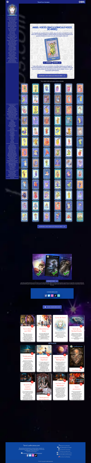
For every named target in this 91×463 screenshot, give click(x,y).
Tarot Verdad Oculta (12, 28)
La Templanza (12, 135)
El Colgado (12, 132)
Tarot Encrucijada (12, 29)
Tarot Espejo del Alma (12, 22)
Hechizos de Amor (12, 175)
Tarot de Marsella (12, 165)
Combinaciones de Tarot (12, 58)
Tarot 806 (12, 177)
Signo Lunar (12, 51)
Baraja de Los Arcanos (12, 119)
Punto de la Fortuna (12, 53)
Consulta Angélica (12, 49)
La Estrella (12, 138)
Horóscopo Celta (12, 116)
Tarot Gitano (12, 39)
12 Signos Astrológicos (12, 161)
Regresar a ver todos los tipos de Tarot (52, 76)
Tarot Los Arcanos (43, 2)
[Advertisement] (12, 83)
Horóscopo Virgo (12, 151)
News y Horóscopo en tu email (64, 447)
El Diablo (12, 136)
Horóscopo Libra (12, 152)
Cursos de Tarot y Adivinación (12, 168)
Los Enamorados (12, 126)
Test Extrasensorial (12, 174)
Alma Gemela (12, 159)
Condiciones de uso (34, 450)
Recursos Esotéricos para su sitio (64, 453)
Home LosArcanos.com (52, 307)
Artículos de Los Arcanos (12, 113)
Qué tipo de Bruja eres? (12, 114)
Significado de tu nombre (12, 111)
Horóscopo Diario (12, 55)
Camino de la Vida (12, 115)
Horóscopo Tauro (12, 146)
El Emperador (12, 124)
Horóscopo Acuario (12, 156)
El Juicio (12, 141)
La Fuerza (12, 131)
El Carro (12, 127)
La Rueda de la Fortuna (12, 130)
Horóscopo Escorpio (12, 153)
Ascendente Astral (12, 50)
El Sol (12, 140)
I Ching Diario (12, 56)
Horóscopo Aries (12, 145)
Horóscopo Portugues (12, 158)
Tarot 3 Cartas (12, 34)
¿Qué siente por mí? (12, 23)
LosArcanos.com (49, 461)
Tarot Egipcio (12, 167)
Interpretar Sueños (12, 110)
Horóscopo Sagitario (12, 154)
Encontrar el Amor (12, 24)
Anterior (47, 62)
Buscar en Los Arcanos (64, 445)
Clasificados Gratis (12, 112)
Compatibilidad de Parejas (12, 160)
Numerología (12, 173)
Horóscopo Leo (12, 149)
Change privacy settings (32, 451)
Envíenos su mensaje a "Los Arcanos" (31, 453)
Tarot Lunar (12, 31)
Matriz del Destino (12, 60)
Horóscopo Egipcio (12, 171)
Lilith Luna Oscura (12, 52)
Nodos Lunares (12, 54)
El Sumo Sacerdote (12, 125)
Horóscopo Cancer (12, 148)
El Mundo (12, 142)
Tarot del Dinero (12, 30)
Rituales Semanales (12, 61)
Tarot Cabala (12, 36)
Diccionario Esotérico (12, 109)
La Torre (12, 137)
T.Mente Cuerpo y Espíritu (12, 40)
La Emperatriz (12, 123)
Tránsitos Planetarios (12, 43)
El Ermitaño (12, 129)
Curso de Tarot (60, 318)
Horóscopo (12, 144)
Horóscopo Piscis (12, 157)
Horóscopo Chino (12, 172)
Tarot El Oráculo (12, 20)
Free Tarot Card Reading (65, 456)
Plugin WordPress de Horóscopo (64, 454)
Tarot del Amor (12, 21)
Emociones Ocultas (12, 108)
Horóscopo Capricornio (12, 155)
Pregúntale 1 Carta (12, 18)
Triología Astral (12, 45)
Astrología (12, 106)
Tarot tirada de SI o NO (12, 37)
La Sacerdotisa (12, 122)
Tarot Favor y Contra (12, 35)
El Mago (12, 121)
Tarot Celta (12, 27)
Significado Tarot (12, 105)
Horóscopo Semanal (12, 57)
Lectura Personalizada (12, 17)
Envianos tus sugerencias (64, 451)
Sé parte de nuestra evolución (28, 387)
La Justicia (12, 128)
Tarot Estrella (12, 33)
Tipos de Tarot (12, 59)
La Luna (12, 139)
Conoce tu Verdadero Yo (12, 19)
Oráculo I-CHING (12, 47)
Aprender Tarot (12, 107)
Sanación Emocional (12, 25)
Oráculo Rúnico (12, 46)
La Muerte (12, 133)
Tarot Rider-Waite (12, 164)
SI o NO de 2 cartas (12, 38)
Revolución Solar (12, 42)
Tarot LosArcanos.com (31, 445)
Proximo (56, 62)
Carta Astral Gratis (12, 41)
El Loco (12, 120)
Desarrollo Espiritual (12, 26)
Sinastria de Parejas (12, 44)
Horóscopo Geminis (12, 147)
